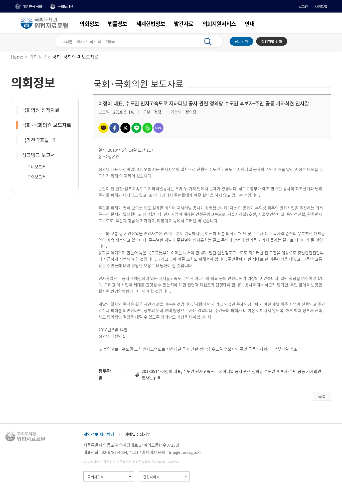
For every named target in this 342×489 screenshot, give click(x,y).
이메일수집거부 (137, 434)
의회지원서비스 (219, 23)
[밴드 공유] (147, 128)
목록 (322, 396)
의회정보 (89, 23)
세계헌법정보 (150, 23)
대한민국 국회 (32, 6)
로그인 (303, 6)
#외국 (110, 41)
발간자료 (183, 23)
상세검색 (241, 41)
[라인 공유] (136, 128)
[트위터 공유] (125, 128)
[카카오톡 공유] (103, 128)
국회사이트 (96, 476)
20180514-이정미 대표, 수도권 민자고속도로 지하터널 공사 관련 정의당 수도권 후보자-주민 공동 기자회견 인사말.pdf (231, 374)
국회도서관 (65, 6)
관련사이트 (151, 476)
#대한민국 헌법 (89, 41)
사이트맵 (321, 6)
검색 (210, 41)
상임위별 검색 (271, 41)
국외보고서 (36, 177)
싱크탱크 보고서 (38, 155)
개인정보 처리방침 (98, 434)
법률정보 (117, 23)
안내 (249, 23)
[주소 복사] (158, 128)
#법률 (67, 41)
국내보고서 (36, 167)
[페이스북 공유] (114, 128)
